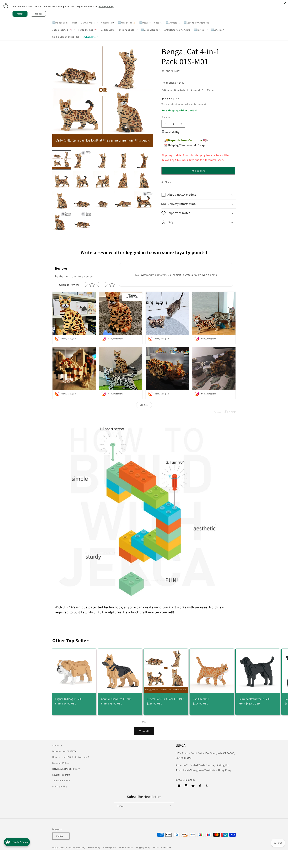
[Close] (284, 3)
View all (144, 731)
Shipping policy (143, 847)
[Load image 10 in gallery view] (143, 180)
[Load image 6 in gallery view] (61, 180)
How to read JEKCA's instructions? (70, 757)
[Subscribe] (170, 806)
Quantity (166, 117)
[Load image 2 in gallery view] (82, 160)
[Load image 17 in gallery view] (82, 221)
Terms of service (126, 847)
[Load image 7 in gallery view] (82, 180)
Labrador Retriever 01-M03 (254, 698)
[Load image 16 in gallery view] (61, 221)
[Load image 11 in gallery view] (61, 200)
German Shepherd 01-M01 (116, 698)
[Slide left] (136, 722)
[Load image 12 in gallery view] (82, 200)
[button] (89, 22)
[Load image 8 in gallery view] (102, 180)
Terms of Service (61, 780)
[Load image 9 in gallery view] (123, 180)
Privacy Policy (59, 786)
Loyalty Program (61, 774)
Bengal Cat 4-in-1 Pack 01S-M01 (165, 698)
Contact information (162, 847)
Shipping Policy (60, 762)
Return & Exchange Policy (66, 768)
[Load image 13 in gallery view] (102, 200)
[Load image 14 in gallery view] (123, 200)
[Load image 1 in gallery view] (61, 160)
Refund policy (94, 847)
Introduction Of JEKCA (64, 751)
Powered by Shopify (76, 848)
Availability (172, 132)
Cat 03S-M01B (201, 698)
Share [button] (168, 182)
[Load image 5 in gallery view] (143, 160)
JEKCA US (63, 848)
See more (144, 405)
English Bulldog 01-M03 (68, 698)
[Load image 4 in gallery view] (123, 160)
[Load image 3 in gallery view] (102, 160)
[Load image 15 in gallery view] (143, 200)
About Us (57, 745)
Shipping (180, 104)
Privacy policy (109, 847)
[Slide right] (151, 722)
